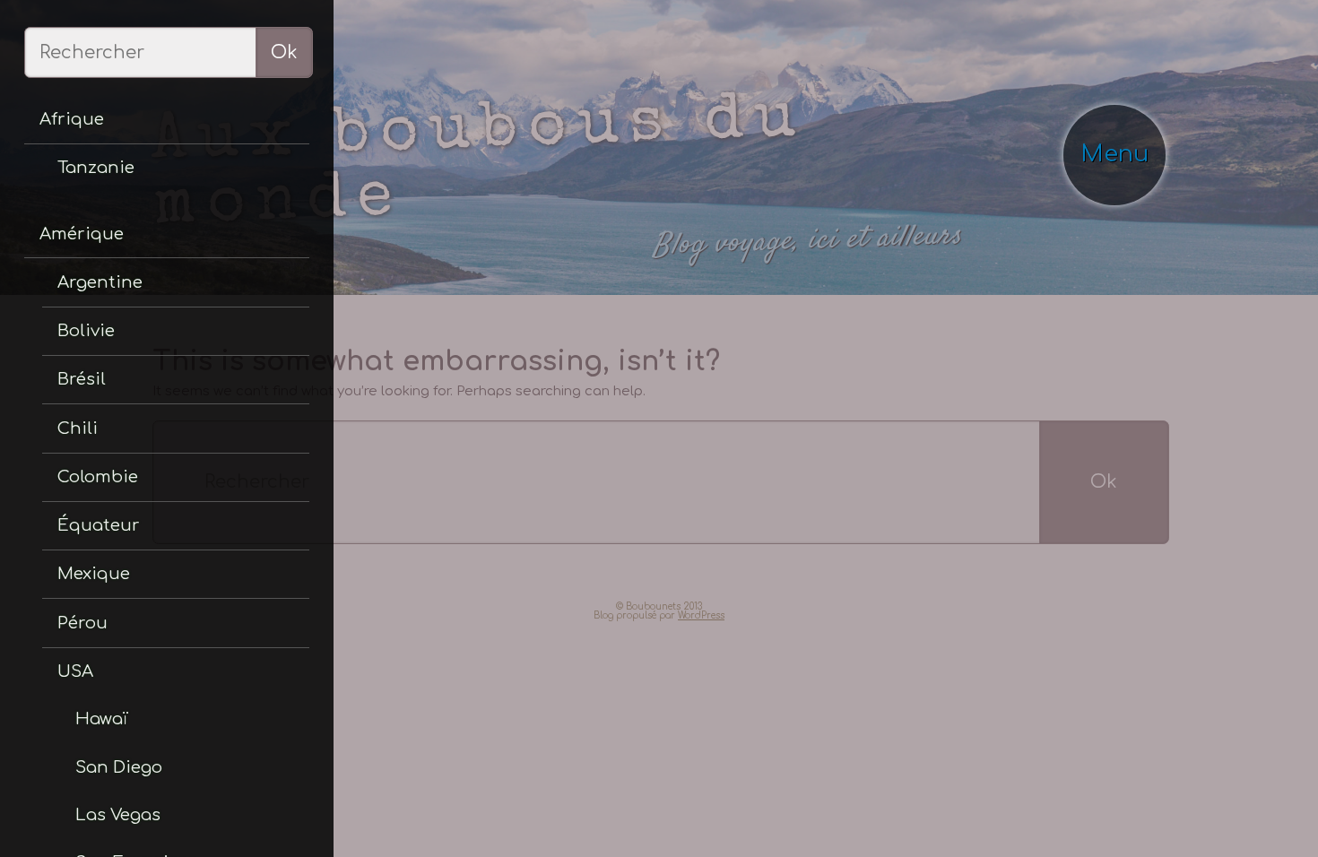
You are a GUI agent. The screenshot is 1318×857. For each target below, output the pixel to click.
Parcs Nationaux (110, 690)
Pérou (61, 473)
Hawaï (77, 546)
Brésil (60, 290)
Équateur (73, 400)
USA (57, 510)
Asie (43, 775)
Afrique (52, 93)
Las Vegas (90, 618)
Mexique (70, 437)
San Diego (89, 582)
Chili (56, 326)
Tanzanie (71, 130)
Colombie (73, 363)
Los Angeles (95, 725)
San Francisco (102, 654)
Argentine (73, 216)
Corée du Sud (86, 811)
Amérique (60, 179)
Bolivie (63, 253)
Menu (1127, 98)
